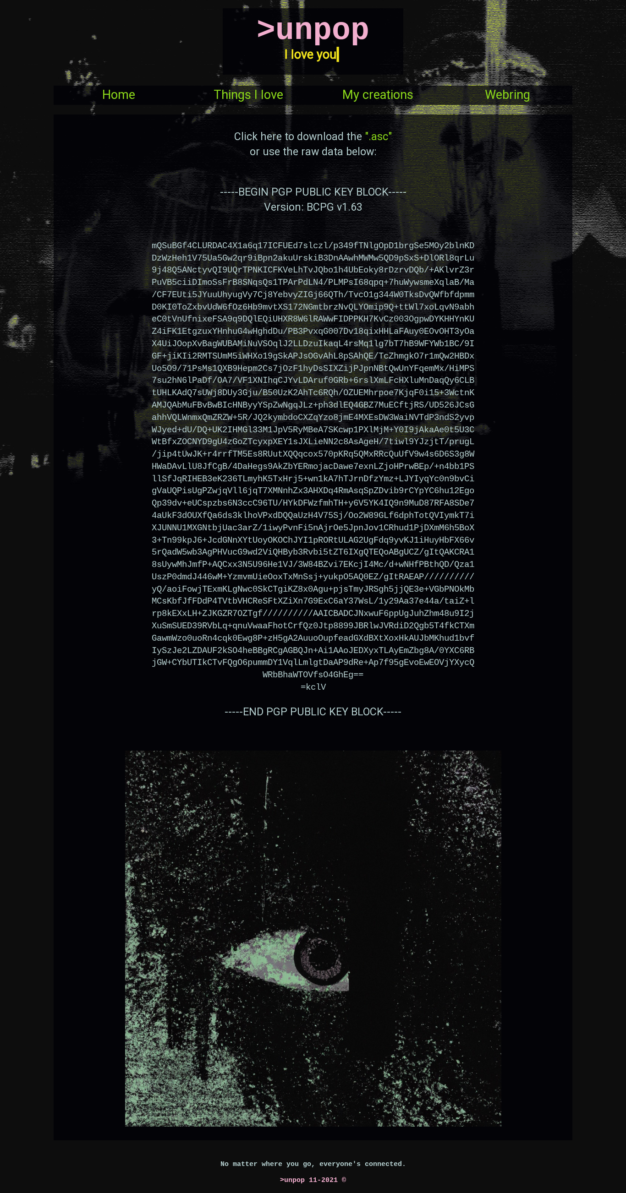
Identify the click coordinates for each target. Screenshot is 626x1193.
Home (118, 95)
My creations (377, 95)
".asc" (378, 136)
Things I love (248, 95)
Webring (507, 95)
